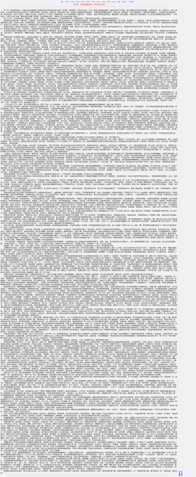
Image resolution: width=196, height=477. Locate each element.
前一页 (180, 473)
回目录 (180, 475)
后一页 (180, 471)
